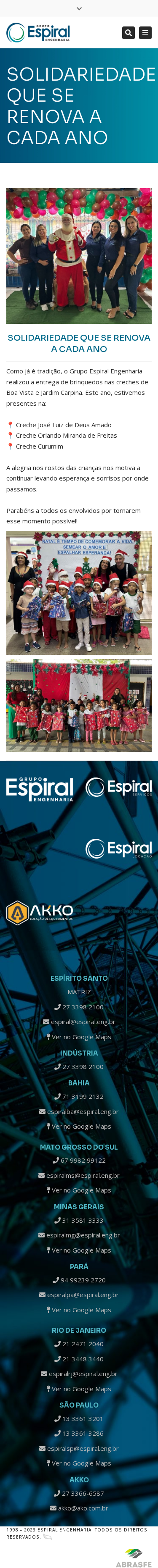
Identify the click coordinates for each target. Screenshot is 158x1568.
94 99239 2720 (82, 1280)
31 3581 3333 (82, 1220)
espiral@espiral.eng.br (82, 1021)
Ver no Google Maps (80, 1036)
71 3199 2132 (82, 1096)
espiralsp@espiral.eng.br (82, 1448)
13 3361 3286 (82, 1433)
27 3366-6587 (82, 1493)
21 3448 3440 (82, 1359)
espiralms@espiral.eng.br (82, 1175)
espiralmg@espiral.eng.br (82, 1235)
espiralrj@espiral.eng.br (82, 1373)
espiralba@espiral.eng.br (82, 1111)
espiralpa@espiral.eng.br (82, 1294)
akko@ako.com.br (82, 1508)
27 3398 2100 (82, 1007)
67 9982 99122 (82, 1160)
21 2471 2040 (82, 1343)
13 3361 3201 (82, 1418)
